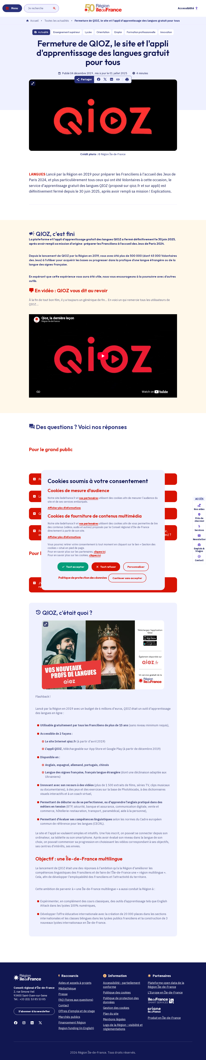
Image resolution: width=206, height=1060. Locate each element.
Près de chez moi (199, 519)
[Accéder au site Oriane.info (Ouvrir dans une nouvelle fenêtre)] (168, 1010)
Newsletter (199, 539)
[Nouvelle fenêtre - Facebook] (16, 1023)
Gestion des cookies (116, 1008)
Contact (199, 560)
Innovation (166, 32)
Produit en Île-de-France (164, 1018)
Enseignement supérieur (66, 32)
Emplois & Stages (199, 550)
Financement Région (72, 1022)
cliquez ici (99, 551)
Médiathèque (67, 988)
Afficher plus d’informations (64, 507)
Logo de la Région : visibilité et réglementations (123, 1027)
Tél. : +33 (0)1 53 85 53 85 (30, 999)
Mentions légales (114, 1019)
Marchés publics (69, 1017)
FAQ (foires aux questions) (75, 1000)
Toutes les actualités (56, 20)
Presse (63, 994)
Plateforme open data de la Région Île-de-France (166, 985)
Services (199, 530)
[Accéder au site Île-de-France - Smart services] (168, 1001)
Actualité (43, 32)
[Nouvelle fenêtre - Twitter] (40, 1023)
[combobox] (41, 8)
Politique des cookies (117, 992)
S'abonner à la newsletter (34, 1011)
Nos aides (199, 509)
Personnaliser (136, 566)
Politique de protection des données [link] (82, 577)
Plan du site (110, 1013)
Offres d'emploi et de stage (76, 1011)
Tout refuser (108, 566)
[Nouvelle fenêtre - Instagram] (24, 1023)
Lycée (88, 32)
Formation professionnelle (141, 32)
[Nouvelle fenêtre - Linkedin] (32, 1023)
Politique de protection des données (121, 1000)
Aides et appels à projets (74, 983)
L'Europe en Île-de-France (165, 992)
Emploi (118, 32)
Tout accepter (75, 566)
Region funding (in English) (76, 1028)
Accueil (34, 20)
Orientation (103, 32)
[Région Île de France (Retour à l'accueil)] (103, 8)
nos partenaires (88, 498)
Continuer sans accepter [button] (127, 578)
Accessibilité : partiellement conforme (121, 985)
